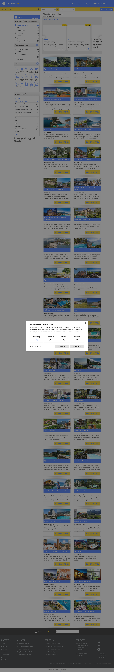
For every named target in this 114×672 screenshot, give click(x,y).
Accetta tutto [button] (77, 346)
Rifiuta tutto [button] (62, 346)
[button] (36, 346)
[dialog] (57, 336)
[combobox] (85, 323)
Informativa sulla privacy (58, 333)
